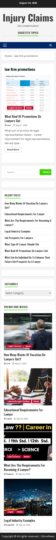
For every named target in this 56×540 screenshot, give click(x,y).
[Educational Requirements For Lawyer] (28, 386)
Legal (10, 511)
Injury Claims (28, 17)
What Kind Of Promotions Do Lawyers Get (28, 93)
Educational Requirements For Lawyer (25, 214)
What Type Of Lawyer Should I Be (22, 244)
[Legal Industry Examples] (28, 497)
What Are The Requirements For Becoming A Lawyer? (24, 467)
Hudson (10, 474)
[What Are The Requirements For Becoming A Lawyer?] (28, 442)
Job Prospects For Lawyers (19, 238)
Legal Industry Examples (17, 231)
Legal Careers (15, 107)
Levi (9, 125)
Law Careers (14, 456)
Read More (14, 150)
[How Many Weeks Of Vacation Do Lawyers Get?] (28, 331)
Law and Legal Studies (19, 401)
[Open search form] (50, 45)
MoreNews (47, 536)
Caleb (9, 418)
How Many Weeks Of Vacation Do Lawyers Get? (24, 356)
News (29, 107)
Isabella (10, 525)
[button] (5, 45)
